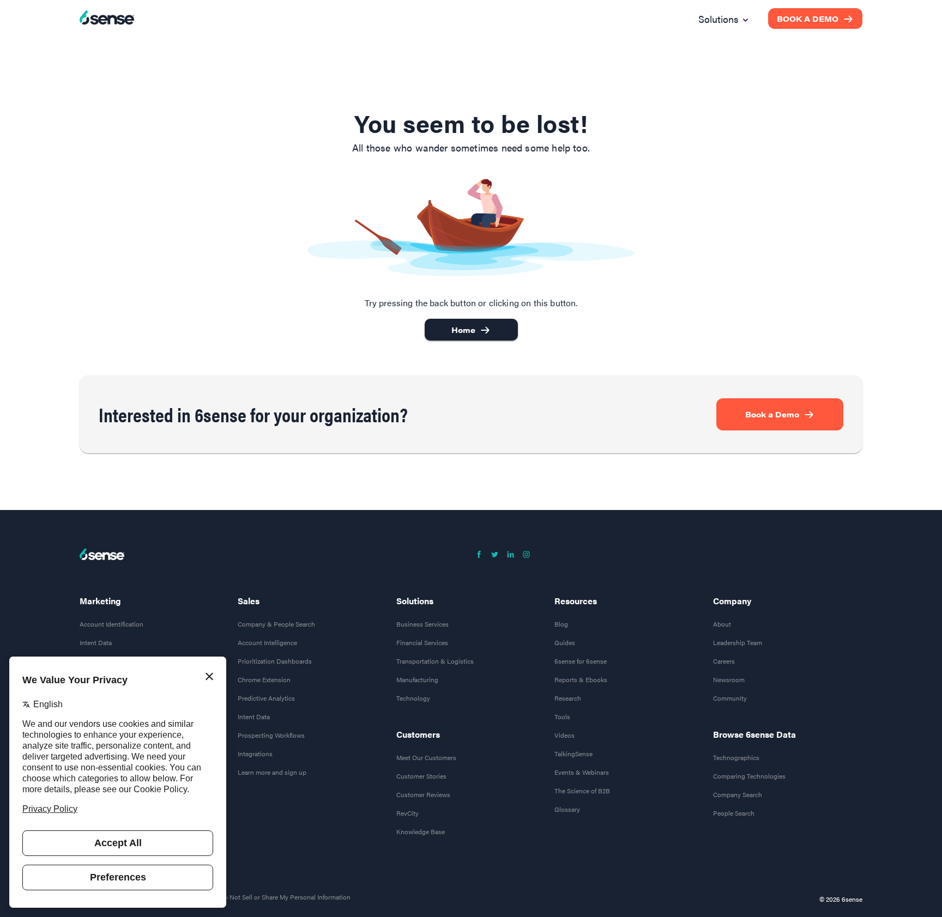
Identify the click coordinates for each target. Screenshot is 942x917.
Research (567, 698)
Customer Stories (421, 776)
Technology (413, 698)
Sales (248, 601)
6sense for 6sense (580, 661)
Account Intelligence (267, 642)
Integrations (255, 753)
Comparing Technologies (749, 776)
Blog (561, 624)
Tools (562, 716)
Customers (418, 734)
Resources (575, 601)
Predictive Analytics (266, 698)
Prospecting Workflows (271, 735)
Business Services (422, 624)
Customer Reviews (423, 794)
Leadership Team (737, 642)
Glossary (567, 809)
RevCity (407, 813)
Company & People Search (276, 624)
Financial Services (422, 642)
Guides (564, 642)
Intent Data (96, 642)
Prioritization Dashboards (275, 661)
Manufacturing (417, 679)
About (722, 624)
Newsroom (729, 679)
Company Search (737, 794)
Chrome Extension (264, 679)
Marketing (100, 601)
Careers (724, 661)
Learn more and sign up (272, 772)
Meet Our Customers (426, 757)
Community (730, 698)
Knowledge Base (420, 831)
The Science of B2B (582, 790)
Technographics (736, 757)
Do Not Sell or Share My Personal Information (285, 897)
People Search (733, 813)
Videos (564, 735)
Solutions (414, 601)
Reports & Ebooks (580, 679)
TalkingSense (573, 753)
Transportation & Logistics (435, 661)
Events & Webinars (581, 772)
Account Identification (111, 624)
